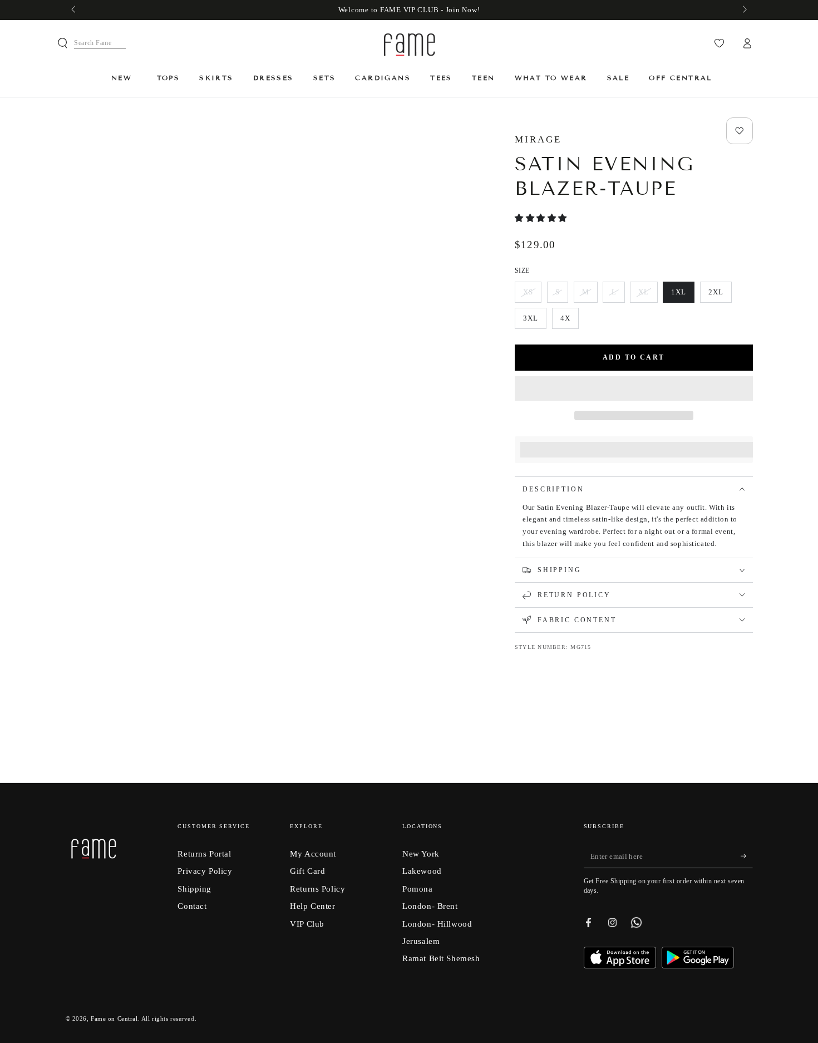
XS (532, 295)
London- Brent (429, 906)
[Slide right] (743, 10)
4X (569, 321)
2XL (720, 295)
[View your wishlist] (719, 43)
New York (421, 853)
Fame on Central (114, 1018)
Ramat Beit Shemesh (441, 958)
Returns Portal (204, 853)
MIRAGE (538, 139)
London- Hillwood (437, 923)
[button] (542, 218)
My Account (313, 853)
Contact (192, 906)
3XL (534, 321)
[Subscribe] (747, 856)
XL (647, 295)
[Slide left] (74, 10)
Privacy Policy (205, 870)
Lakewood (422, 870)
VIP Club (307, 923)
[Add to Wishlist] (739, 130)
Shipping (194, 888)
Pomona (417, 888)
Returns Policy (317, 888)
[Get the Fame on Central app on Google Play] (698, 965)
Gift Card (307, 870)
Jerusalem (421, 941)
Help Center (312, 906)
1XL (682, 295)
